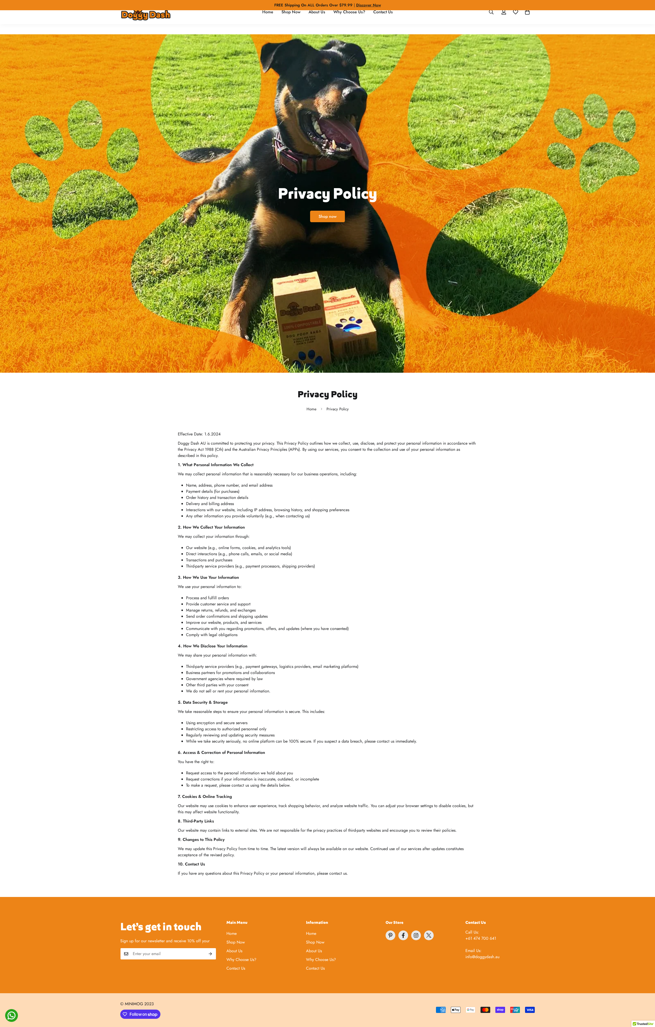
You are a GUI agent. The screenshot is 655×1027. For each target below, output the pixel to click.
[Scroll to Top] (645, 999)
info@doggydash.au (482, 957)
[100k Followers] (416, 935)
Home (267, 12)
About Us (317, 12)
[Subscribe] (210, 954)
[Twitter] (429, 935)
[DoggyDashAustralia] (145, 12)
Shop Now (290, 12)
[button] (527, 12)
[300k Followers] (403, 935)
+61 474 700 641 (480, 938)
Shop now (327, 216)
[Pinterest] (390, 935)
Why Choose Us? (349, 12)
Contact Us (383, 12)
